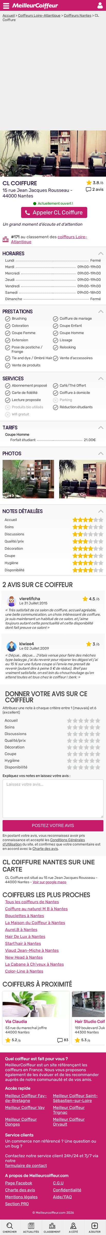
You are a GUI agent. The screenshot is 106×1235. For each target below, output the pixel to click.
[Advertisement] (53, 77)
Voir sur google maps (49, 882)
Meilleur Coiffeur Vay (25, 1107)
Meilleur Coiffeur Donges (21, 1122)
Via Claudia (16, 1021)
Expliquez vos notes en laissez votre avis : (36, 776)
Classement (52, 1231)
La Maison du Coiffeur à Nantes (35, 922)
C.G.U (58, 1183)
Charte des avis (45, 849)
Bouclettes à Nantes (24, 915)
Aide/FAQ (62, 1196)
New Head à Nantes (24, 957)
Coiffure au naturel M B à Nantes (36, 908)
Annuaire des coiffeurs (35, 5)
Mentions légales (21, 1196)
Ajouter (95, 1231)
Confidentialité (67, 1190)
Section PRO (17, 1203)
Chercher (10, 1231)
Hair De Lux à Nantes (25, 936)
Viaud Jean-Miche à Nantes (32, 950)
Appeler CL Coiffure (58, 212)
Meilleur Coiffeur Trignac (69, 1110)
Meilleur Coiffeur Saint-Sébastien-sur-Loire (75, 1098)
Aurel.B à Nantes (21, 929)
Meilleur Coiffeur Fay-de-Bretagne (26, 1098)
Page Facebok (18, 1183)
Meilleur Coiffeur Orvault (69, 1122)
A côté (73, 1231)
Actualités (31, 1231)
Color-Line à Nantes (24, 971)
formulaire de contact (26, 1165)
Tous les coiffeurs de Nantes (32, 901)
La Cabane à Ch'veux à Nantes (34, 964)
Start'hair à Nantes (23, 943)
